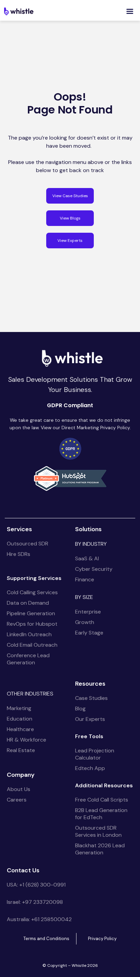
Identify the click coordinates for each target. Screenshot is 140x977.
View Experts (70, 240)
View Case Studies (70, 196)
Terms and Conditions (46, 938)
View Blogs (70, 218)
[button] (129, 11)
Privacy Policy (102, 938)
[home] (19, 11)
